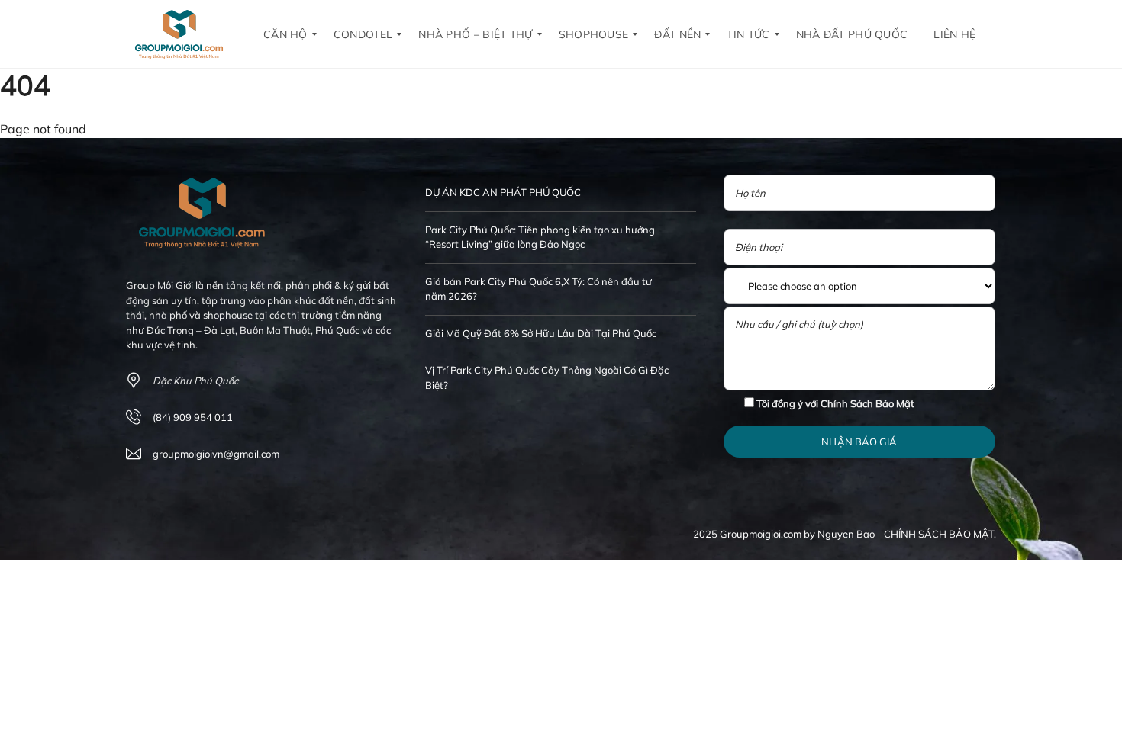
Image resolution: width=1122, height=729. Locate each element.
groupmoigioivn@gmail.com (216, 454)
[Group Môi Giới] (179, 34)
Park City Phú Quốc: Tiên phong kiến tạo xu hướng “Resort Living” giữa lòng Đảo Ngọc (540, 237)
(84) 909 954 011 (193, 417)
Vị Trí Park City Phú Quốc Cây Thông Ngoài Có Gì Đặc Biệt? (547, 377)
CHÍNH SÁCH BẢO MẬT (939, 534)
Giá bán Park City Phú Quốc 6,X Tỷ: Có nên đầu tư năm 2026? (538, 289)
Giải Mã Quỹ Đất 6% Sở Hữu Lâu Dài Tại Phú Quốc (540, 333)
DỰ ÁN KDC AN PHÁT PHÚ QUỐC (503, 192)
